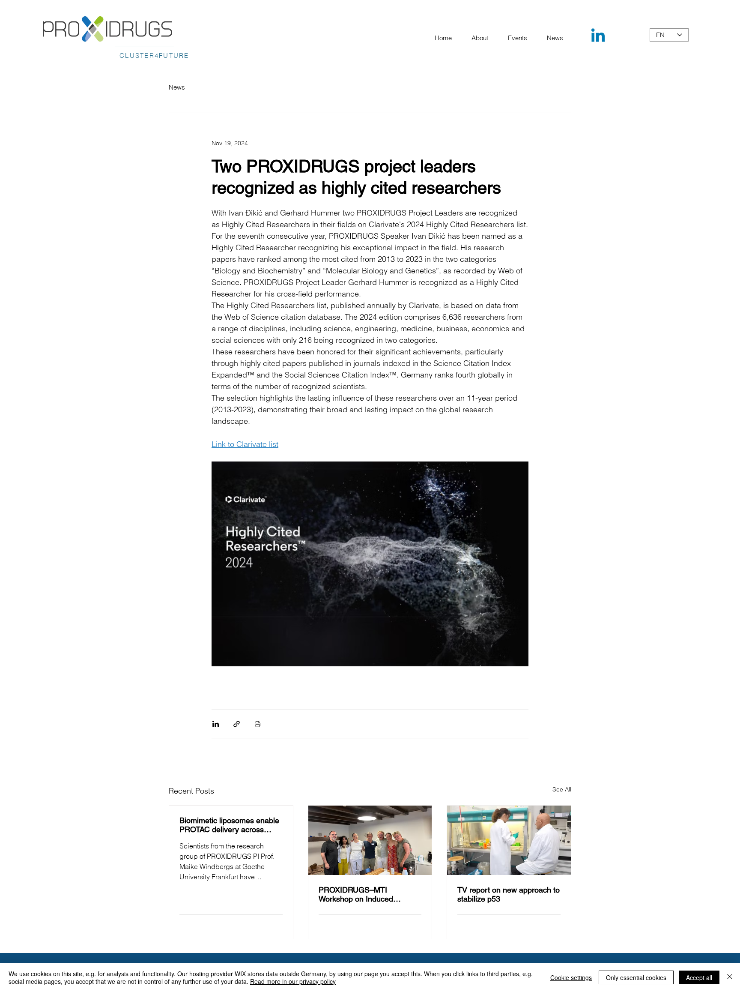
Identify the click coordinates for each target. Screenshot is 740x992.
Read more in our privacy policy (293, 981)
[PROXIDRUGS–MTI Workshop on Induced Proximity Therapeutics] (370, 840)
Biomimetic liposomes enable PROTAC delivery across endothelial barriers (229, 825)
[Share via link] (237, 724)
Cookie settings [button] (571, 977)
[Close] (730, 977)
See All (561, 789)
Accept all (699, 977)
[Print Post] (258, 724)
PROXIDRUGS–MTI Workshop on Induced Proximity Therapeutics (357, 894)
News (177, 87)
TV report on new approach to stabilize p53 (508, 894)
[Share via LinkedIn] (216, 724)
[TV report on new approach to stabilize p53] (509, 840)
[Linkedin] (598, 36)
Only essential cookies (636, 977)
